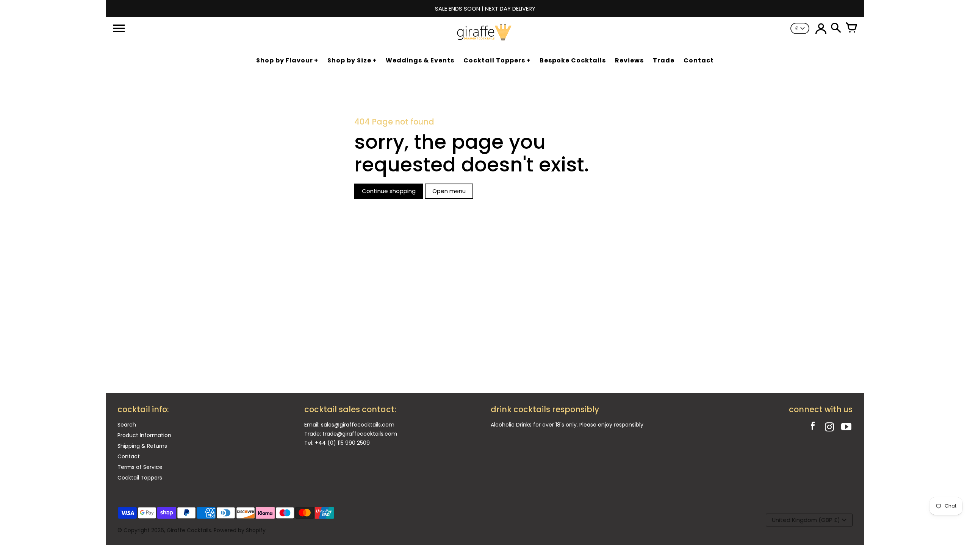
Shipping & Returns (142, 446)
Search (126, 424)
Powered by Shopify (240, 530)
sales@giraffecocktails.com (357, 424)
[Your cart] (851, 28)
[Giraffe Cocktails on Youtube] (846, 428)
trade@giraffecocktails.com (359, 434)
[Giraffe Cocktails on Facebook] (812, 428)
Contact (128, 456)
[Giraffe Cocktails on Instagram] (829, 428)
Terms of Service (140, 467)
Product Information (144, 435)
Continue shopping (389, 191)
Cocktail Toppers (139, 477)
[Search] (836, 28)
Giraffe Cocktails (189, 530)
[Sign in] (820, 28)
